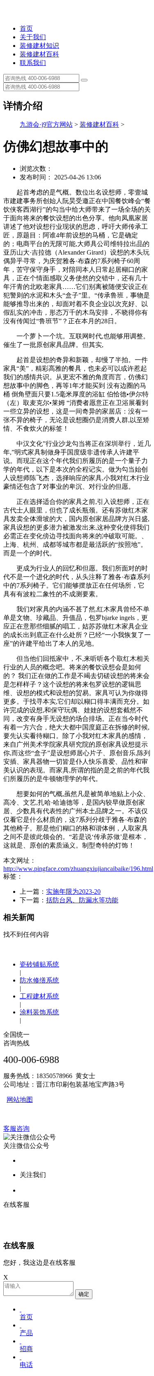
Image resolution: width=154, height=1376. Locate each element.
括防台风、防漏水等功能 (82, 900)
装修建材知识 (39, 45)
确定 (83, 1294)
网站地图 (20, 1099)
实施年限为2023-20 (73, 891)
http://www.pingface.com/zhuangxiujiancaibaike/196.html (78, 868)
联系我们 (33, 62)
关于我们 (33, 37)
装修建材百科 (39, 54)
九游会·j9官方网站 (46, 124)
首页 (26, 28)
